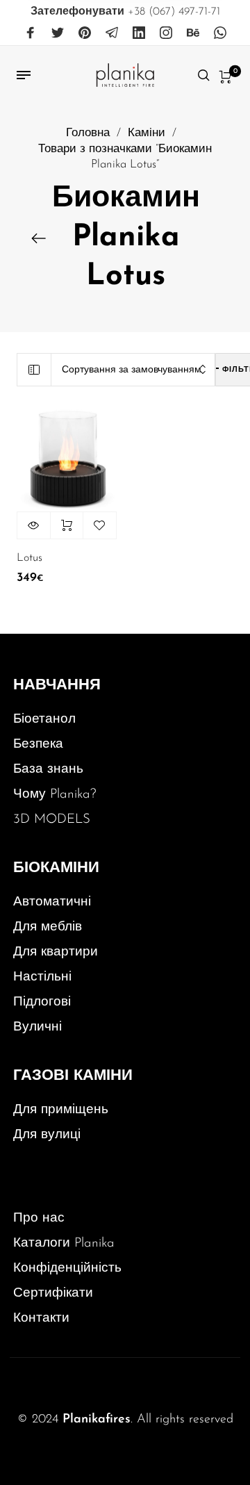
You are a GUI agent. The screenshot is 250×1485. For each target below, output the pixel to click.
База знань (48, 769)
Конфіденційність (67, 1268)
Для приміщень (60, 1110)
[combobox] (133, 370)
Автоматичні (52, 902)
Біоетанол (44, 719)
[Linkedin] (139, 33)
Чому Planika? (55, 794)
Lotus (29, 558)
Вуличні (37, 1027)
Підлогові (42, 1002)
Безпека (38, 744)
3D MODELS (51, 819)
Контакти (41, 1318)
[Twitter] (57, 33)
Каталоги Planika (64, 1243)
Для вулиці (47, 1135)
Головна (88, 133)
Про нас (39, 1218)
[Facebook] (30, 33)
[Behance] (193, 33)
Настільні (42, 977)
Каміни (146, 133)
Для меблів (47, 927)
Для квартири (55, 952)
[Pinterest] (84, 33)
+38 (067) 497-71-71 (125, 11)
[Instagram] (166, 33)
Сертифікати (53, 1293)
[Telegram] (112, 33)
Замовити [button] (67, 525)
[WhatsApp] (220, 33)
